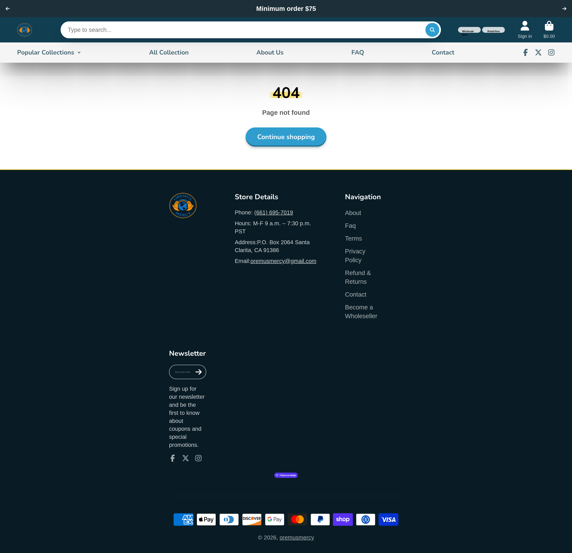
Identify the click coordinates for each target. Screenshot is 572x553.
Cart (549, 30)
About (353, 212)
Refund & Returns (358, 277)
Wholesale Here (468, 31)
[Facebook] (525, 52)
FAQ (357, 52)
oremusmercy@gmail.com (283, 261)
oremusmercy (297, 537)
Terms (353, 238)
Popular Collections (45, 52)
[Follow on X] (538, 52)
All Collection (169, 52)
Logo (24, 29)
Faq (350, 225)
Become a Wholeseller (361, 312)
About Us (270, 52)
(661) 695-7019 (273, 212)
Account (525, 30)
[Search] (432, 30)
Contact (443, 52)
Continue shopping (286, 136)
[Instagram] (551, 52)
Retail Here (493, 31)
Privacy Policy (355, 256)
